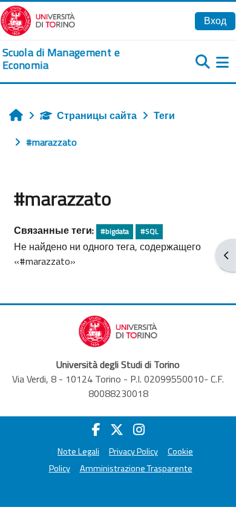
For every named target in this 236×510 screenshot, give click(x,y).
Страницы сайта (97, 115)
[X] (116, 429)
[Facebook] (96, 429)
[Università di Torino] (38, 19)
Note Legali (78, 451)
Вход (215, 20)
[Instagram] (138, 429)
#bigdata (114, 231)
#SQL (149, 231)
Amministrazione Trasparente (136, 468)
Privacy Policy (133, 451)
